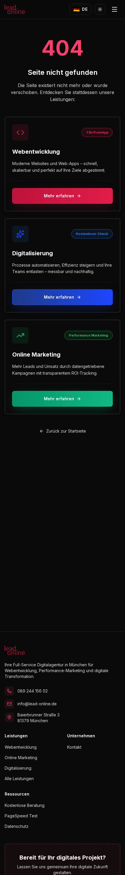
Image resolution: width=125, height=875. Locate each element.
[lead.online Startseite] (15, 9)
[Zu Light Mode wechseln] (100, 9)
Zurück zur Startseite (66, 430)
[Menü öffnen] (114, 9)
